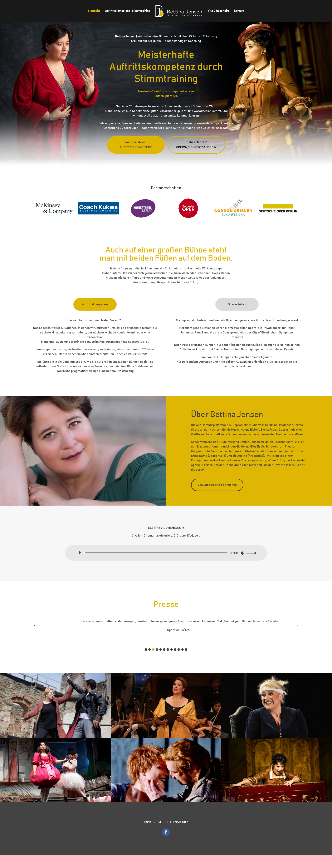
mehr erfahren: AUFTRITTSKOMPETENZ (136, 145)
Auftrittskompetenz (95, 304)
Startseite (94, 11)
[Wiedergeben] (80, 553)
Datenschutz (177, 822)
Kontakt (239, 11)
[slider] (250, 553)
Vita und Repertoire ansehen (217, 484)
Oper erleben (237, 304)
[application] (166, 553)
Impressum (152, 822)
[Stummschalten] (242, 553)
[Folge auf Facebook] (166, 832)
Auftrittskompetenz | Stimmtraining (127, 11)
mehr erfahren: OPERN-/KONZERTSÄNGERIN (196, 145)
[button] (146, 649)
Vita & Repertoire (219, 11)
